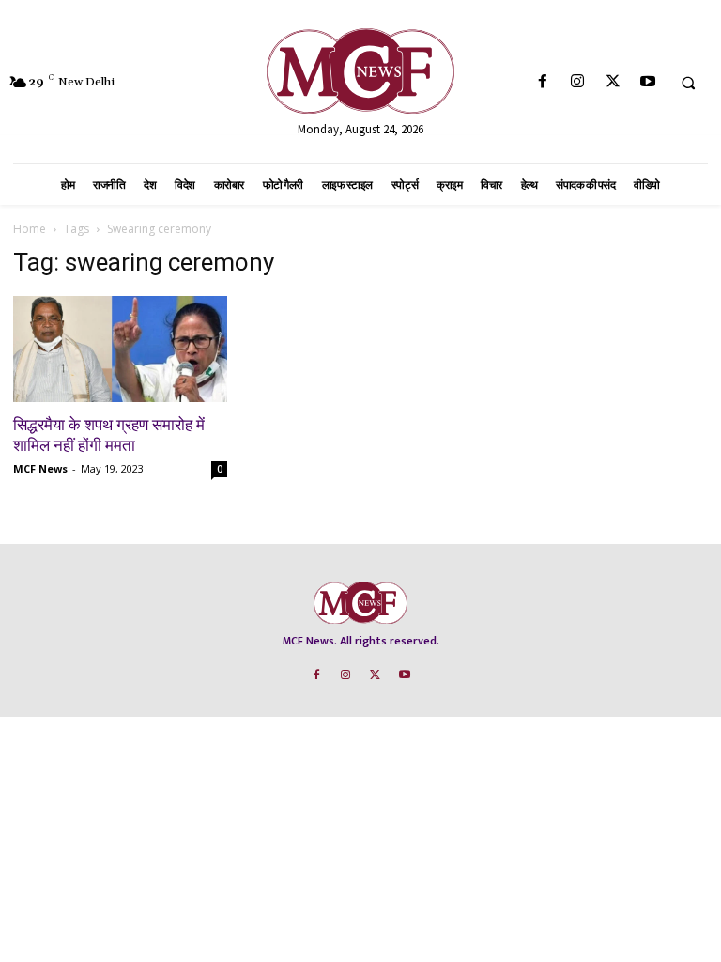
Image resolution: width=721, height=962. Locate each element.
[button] (688, 82)
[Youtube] (647, 82)
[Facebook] (543, 82)
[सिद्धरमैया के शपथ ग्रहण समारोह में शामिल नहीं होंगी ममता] (120, 349)
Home (29, 229)
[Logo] (360, 71)
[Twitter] (612, 82)
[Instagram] (578, 82)
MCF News (40, 468)
